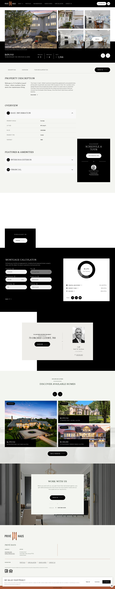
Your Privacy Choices (57, 587)
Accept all (106, 581)
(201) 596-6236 (101, 3)
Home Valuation (59, 3)
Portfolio (28, 3)
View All (97, 39)
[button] (102, 70)
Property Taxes (72, 288)
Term (31, 268)
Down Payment (9, 276)
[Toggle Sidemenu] (108, 3)
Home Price (8, 268)
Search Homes (48, 3)
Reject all (88, 581)
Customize (97, 581)
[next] (60, 394)
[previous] (55, 394)
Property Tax (33, 276)
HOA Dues (32, 284)
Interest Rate (8, 284)
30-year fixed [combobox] (35, 272)
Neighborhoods (37, 3)
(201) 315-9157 (94, 173)
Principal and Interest (74, 285)
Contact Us (69, 3)
